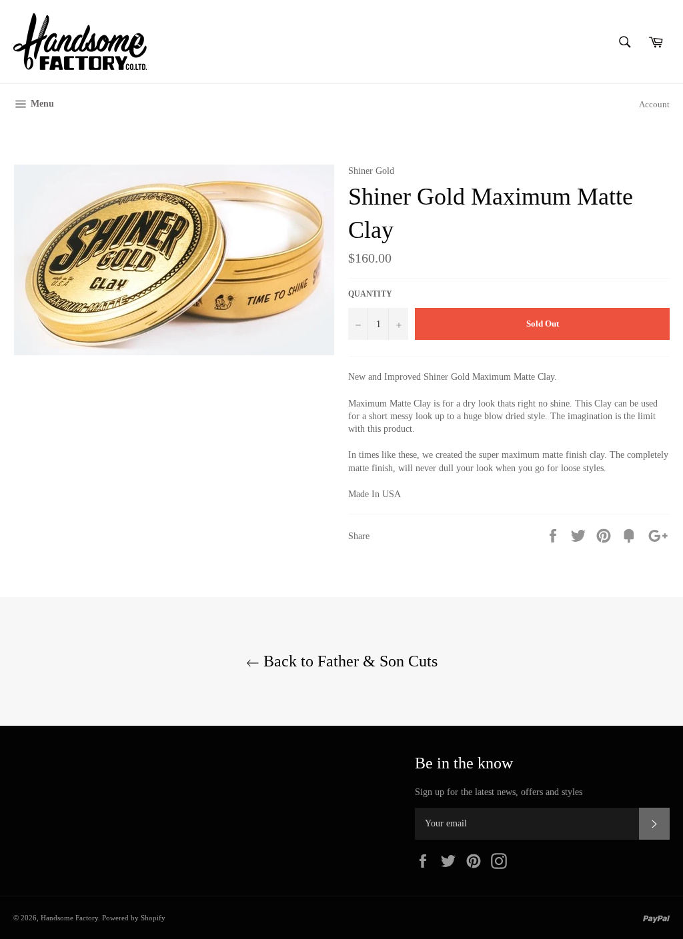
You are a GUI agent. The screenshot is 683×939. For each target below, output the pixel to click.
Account (654, 104)
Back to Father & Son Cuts (348, 661)
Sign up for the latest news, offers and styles (498, 792)
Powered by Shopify (133, 918)
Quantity (370, 294)
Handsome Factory (69, 918)
